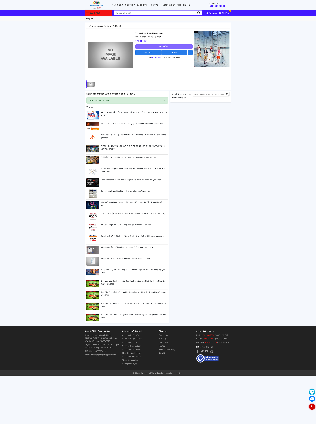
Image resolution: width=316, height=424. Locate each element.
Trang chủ (117, 5)
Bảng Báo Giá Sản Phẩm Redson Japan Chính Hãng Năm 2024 (127, 247)
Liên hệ (186, 5)
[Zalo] (312, 392)
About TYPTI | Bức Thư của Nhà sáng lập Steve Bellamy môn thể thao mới (132, 123)
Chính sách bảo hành (131, 349)
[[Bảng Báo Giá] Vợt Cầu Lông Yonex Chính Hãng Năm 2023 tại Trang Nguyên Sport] (92, 272)
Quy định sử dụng (129, 364)
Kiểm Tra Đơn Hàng (171, 5)
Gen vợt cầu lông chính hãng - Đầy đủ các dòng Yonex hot (125, 191)
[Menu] (87, 13)
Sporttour (179, 373)
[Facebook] (197, 351)
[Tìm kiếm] (199, 13)
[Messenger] (312, 399)
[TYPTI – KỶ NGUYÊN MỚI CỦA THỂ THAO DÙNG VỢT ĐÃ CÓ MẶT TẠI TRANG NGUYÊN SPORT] (92, 149)
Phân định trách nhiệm (131, 353)
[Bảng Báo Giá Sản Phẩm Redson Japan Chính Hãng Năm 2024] (92, 250)
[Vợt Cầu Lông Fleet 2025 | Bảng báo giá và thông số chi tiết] (92, 227)
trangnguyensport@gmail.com (103, 355)
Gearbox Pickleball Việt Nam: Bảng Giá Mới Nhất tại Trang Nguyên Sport (131, 180)
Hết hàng (164, 46)
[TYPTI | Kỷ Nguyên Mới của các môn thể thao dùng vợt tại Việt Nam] (92, 160)
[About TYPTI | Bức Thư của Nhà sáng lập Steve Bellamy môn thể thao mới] (92, 126)
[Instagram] (211, 351)
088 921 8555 (208, 339)
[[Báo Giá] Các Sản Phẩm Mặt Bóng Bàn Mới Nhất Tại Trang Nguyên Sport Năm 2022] (92, 317)
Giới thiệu (130, 5)
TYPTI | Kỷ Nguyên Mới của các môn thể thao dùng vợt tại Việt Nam (129, 157)
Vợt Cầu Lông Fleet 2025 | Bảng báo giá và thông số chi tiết (126, 225)
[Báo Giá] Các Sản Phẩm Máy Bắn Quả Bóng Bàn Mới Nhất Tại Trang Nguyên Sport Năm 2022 (133, 282)
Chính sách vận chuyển (132, 339)
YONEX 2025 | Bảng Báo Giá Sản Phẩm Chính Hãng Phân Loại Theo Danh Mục (133, 213)
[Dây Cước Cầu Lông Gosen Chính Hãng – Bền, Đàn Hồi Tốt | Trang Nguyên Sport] (92, 205)
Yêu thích (148, 52)
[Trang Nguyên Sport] (212, 49)
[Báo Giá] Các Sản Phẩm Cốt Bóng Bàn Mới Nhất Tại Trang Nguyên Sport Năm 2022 (133, 304)
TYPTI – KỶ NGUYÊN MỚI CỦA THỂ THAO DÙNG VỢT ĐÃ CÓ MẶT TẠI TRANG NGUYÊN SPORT (133, 147)
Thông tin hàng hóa (130, 360)
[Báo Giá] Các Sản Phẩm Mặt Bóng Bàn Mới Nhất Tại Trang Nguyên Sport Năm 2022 (133, 316)
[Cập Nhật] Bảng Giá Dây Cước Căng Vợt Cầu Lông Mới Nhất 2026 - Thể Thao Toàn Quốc (133, 169)
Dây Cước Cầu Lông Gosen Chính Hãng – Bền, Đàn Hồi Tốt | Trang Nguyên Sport (132, 203)
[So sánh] (190, 52)
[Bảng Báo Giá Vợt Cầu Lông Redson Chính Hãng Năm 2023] (92, 261)
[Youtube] (206, 351)
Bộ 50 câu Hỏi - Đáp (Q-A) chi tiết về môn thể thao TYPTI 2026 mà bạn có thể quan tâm (133, 136)
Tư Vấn (174, 52)
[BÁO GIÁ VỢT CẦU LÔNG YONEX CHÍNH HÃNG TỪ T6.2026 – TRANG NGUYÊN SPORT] (92, 115)
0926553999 (211, 342)
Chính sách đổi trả (129, 342)
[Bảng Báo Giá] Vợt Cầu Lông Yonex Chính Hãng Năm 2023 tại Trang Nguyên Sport (133, 271)
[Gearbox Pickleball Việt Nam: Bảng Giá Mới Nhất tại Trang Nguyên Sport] (92, 182)
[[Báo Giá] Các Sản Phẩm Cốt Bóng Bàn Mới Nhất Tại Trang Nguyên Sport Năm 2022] (92, 306)
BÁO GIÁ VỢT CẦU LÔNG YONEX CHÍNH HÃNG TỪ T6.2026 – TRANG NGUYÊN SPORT (134, 113)
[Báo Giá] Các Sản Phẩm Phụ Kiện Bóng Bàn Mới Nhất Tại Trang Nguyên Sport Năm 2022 (133, 293)
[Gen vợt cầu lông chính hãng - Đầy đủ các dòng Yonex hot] (92, 194)
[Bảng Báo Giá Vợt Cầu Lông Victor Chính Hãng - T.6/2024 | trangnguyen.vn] (92, 238)
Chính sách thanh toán (131, 346)
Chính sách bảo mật (130, 335)
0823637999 (217, 5)
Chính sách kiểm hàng (131, 356)
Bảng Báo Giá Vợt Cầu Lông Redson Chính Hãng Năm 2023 (125, 258)
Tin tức (155, 5)
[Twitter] (202, 351)
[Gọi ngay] (312, 407)
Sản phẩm (142, 5)
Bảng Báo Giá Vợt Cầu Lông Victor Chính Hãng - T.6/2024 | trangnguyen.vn (132, 236)
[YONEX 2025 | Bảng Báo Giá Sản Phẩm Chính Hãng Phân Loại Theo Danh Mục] (92, 216)
